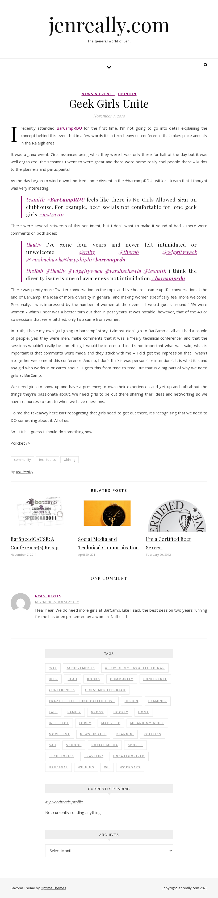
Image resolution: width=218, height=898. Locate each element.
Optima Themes (53, 888)
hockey (121, 712)
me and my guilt (147, 723)
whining (69, 459)
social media (104, 745)
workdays (130, 767)
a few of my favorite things (135, 668)
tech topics (47, 459)
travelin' (93, 756)
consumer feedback (105, 690)
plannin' (125, 734)
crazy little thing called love (82, 701)
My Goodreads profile (64, 801)
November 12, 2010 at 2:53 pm (57, 602)
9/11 (53, 668)
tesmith (35, 199)
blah (72, 679)
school (74, 745)
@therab (128, 251)
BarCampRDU (69, 128)
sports (135, 745)
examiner (157, 701)
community (22, 459)
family (74, 712)
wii (107, 767)
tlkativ (33, 244)
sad (52, 745)
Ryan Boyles (48, 595)
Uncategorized (129, 756)
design (132, 701)
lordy (85, 723)
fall (53, 712)
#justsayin (51, 214)
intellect (59, 723)
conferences (62, 690)
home (143, 712)
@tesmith (154, 270)
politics (152, 734)
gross (97, 712)
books (93, 679)
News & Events (98, 94)
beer (53, 679)
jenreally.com (109, 24)
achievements (81, 668)
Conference (155, 679)
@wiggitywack (179, 251)
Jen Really (24, 471)
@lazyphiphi (77, 259)
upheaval (58, 767)
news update (93, 734)
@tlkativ (55, 270)
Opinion (127, 94)
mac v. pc (110, 723)
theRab (34, 270)
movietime (59, 734)
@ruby (87, 251)
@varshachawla (44, 259)
